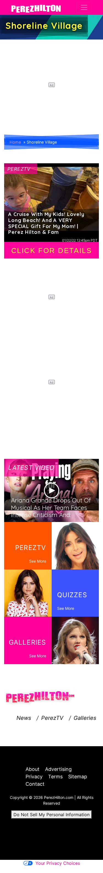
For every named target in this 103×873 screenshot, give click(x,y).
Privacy (34, 776)
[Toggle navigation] (84, 7)
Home (15, 142)
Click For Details (51, 250)
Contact (35, 784)
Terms (55, 776)
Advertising (58, 769)
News (23, 718)
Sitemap (77, 776)
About (33, 769)
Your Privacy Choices (57, 863)
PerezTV (52, 718)
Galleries (85, 718)
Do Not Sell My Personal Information (51, 814)
